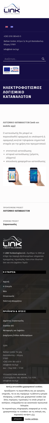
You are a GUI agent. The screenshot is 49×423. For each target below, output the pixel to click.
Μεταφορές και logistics (13, 330)
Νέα (5, 291)
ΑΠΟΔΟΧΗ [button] (18, 419)
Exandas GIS (8, 325)
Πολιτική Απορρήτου (12, 301)
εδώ (33, 415)
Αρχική (6, 281)
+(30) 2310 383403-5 (12, 36)
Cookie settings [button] (31, 419)
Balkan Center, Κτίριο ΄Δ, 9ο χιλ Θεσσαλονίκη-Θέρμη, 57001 (24, 43)
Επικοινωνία (8, 296)
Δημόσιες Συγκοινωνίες (13, 321)
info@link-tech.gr (11, 49)
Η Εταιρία (7, 286)
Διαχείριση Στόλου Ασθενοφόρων (17, 335)
